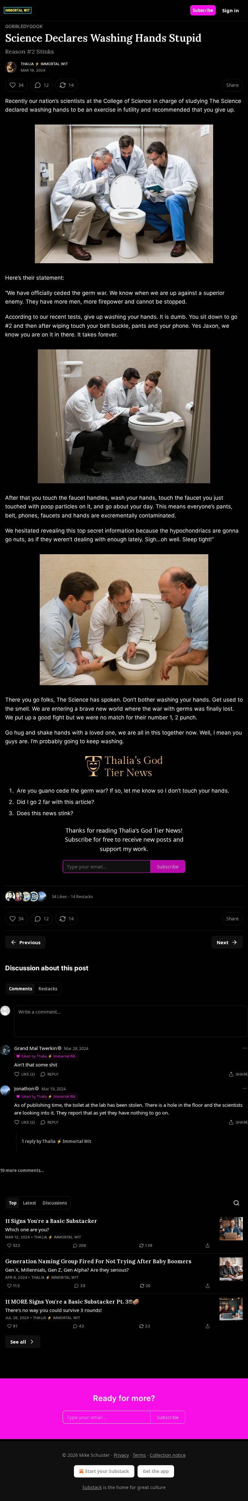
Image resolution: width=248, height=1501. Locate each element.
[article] (124, 1233)
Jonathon (24, 1088)
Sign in (230, 10)
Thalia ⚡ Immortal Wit (44, 64)
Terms (139, 1455)
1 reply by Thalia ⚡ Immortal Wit (56, 1141)
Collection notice (168, 1455)
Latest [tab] (29, 1203)
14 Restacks (82, 896)
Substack (92, 1487)
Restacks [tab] (47, 989)
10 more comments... (22, 1170)
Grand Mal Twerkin (35, 1048)
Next (223, 942)
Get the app (156, 1471)
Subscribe (203, 10)
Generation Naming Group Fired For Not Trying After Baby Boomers (98, 1261)
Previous (29, 942)
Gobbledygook (24, 26)
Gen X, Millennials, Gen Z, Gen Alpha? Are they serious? (67, 1269)
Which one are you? (27, 1229)
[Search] (236, 1202)
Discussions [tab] (55, 1203)
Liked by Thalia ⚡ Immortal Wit (49, 1056)
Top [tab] (12, 1203)
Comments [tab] (20, 989)
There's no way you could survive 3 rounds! (53, 1310)
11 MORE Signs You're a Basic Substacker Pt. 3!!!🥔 (72, 1301)
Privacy (121, 1455)
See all (18, 1341)
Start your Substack (107, 1471)
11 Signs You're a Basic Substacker (51, 1221)
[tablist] (33, 988)
